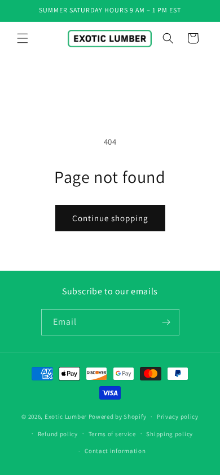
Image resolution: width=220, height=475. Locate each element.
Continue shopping (110, 218)
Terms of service (112, 434)
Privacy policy (178, 416)
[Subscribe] (166, 322)
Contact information (115, 451)
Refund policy (58, 434)
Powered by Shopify (118, 416)
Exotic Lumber (66, 416)
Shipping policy (169, 434)
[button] (22, 38)
